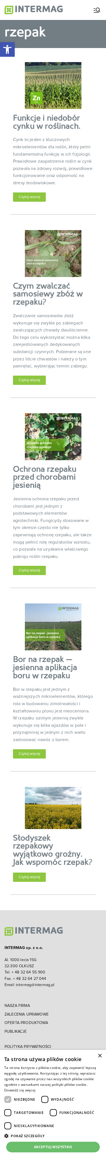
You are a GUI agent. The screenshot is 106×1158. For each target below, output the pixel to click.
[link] (7, 49)
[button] (53, 1135)
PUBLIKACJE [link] (16, 1032)
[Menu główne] (96, 10)
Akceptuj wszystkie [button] (53, 1147)
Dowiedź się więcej (19, 1090)
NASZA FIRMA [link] (17, 1006)
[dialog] (53, 1104)
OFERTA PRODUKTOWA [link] (26, 1023)
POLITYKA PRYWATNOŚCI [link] (28, 1047)
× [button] (100, 1056)
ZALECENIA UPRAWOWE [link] (27, 1014)
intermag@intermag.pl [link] (35, 985)
